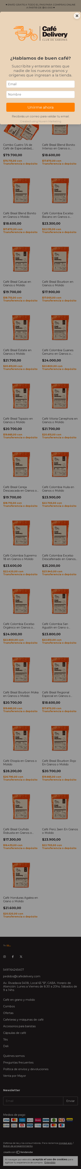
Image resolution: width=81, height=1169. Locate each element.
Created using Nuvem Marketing (40, 121)
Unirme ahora (41, 107)
